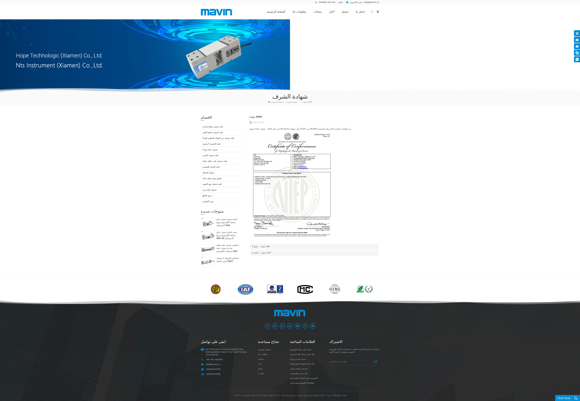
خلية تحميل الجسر (211, 155)
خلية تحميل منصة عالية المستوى (302, 354)
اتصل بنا (360, 11)
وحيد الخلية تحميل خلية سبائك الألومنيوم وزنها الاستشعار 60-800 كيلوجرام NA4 (226, 235)
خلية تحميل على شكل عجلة (215, 161)
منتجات (318, 11)
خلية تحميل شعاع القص (213, 132)
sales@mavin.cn (371, 2)
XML (344, 395)
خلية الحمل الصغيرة (211, 167)
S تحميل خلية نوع (210, 149)
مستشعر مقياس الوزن (299, 368)
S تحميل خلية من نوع (298, 359)
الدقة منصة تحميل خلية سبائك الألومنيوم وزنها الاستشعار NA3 (226, 222)
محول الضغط (208, 172)
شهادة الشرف (292, 102)
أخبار (331, 11)
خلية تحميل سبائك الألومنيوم (300, 349)
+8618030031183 (213, 374)
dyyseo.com (318, 395)
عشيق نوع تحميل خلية (212, 178)
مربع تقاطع (207, 195)
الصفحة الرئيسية (276, 11)
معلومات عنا (299, 11)
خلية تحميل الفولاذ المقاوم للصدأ (302, 363)
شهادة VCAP (266, 252)
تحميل (345, 11)
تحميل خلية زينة (210, 190)
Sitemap (337, 395)
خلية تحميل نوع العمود (212, 184)
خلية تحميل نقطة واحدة (213, 126)
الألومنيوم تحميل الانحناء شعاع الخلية (304, 378)
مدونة (329, 395)
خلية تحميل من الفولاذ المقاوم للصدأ (219, 138)
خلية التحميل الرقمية (212, 144)
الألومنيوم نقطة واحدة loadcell (302, 383)
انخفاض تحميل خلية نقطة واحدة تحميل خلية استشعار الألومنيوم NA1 (227, 248)
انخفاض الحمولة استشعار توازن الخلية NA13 (227, 260)
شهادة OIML (265, 246)
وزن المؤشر (208, 201)
